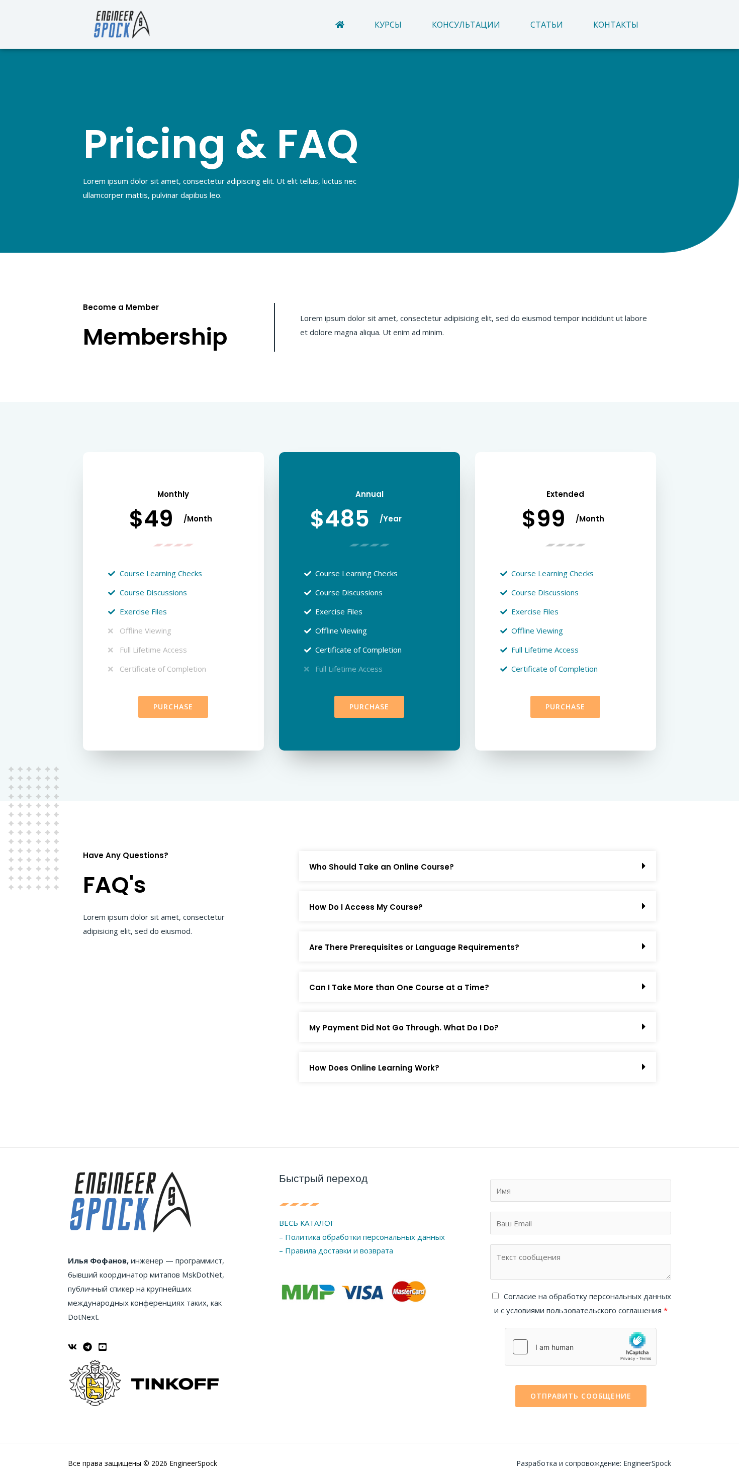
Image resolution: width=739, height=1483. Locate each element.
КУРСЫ (388, 24)
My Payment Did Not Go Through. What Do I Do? (404, 1027)
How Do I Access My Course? (366, 907)
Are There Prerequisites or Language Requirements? (414, 947)
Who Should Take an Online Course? (381, 867)
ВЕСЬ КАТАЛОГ (306, 1223)
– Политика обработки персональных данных (362, 1237)
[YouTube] (102, 1346)
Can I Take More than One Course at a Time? (399, 987)
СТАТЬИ (546, 24)
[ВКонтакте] (72, 1346)
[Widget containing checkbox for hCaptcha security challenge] (581, 1347)
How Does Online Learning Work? (374, 1068)
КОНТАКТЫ (615, 24)
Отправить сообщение (580, 1396)
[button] (477, 866)
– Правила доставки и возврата (336, 1250)
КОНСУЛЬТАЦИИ (466, 24)
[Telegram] (87, 1346)
